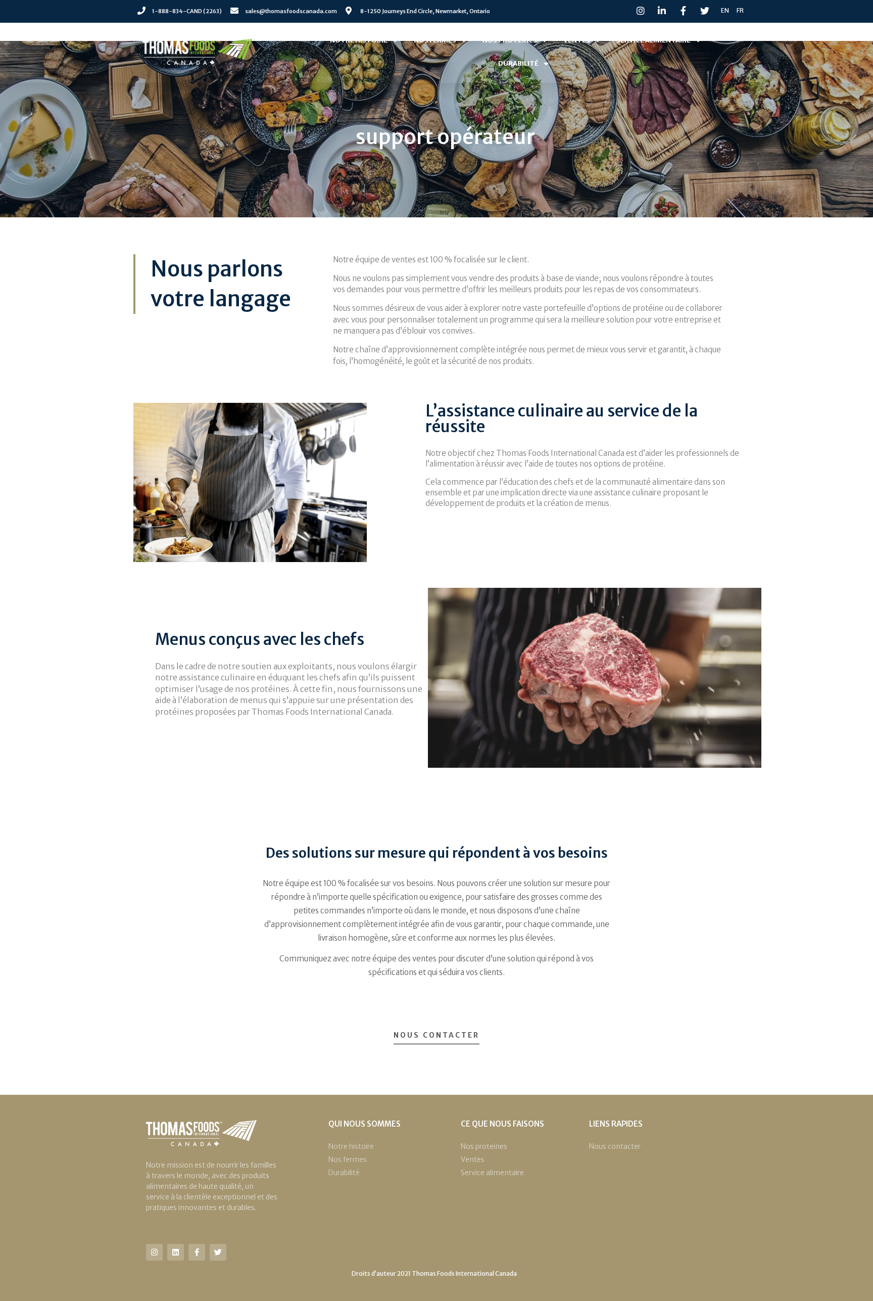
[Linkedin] (175, 1252)
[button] (436, 1038)
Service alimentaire (653, 40)
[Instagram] (154, 1252)
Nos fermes (435, 40)
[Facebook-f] (196, 1252)
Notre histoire (358, 40)
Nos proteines (509, 40)
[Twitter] (218, 1252)
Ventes (576, 40)
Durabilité (518, 63)
